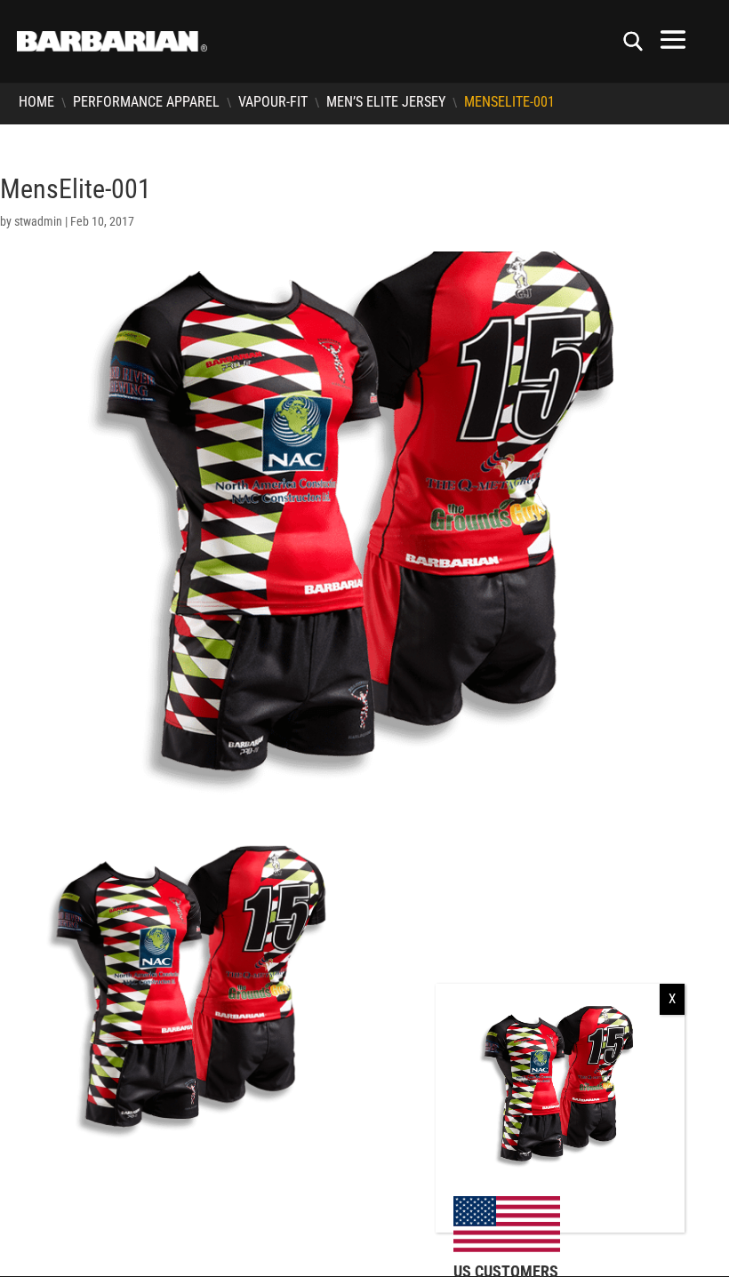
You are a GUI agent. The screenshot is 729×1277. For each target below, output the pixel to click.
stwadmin (38, 221)
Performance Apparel (146, 101)
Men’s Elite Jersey (385, 101)
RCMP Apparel (48, 1213)
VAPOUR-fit (273, 101)
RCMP (15, 1192)
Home (36, 101)
